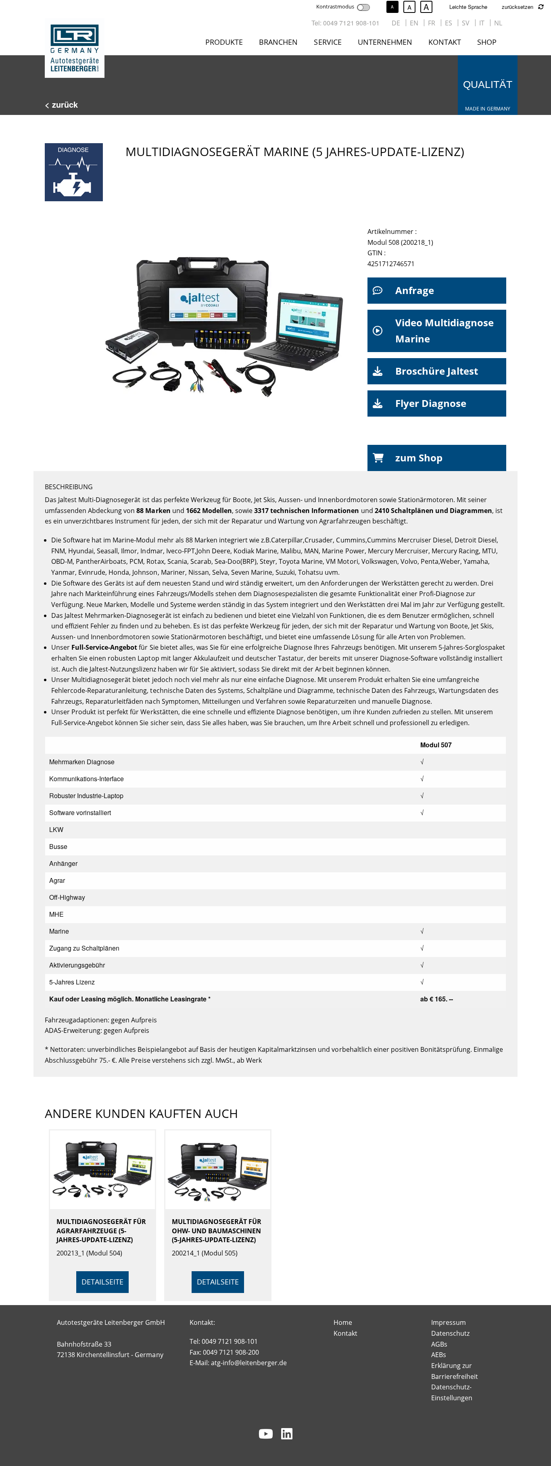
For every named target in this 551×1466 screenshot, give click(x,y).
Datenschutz (450, 1333)
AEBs (438, 1354)
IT (481, 23)
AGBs (439, 1344)
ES (448, 23)
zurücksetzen (518, 7)
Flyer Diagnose (430, 403)
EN (414, 23)
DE (396, 23)
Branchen (278, 42)
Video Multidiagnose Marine (444, 330)
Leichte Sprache (468, 6)
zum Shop (418, 457)
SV (466, 23)
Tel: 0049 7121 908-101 (345, 22)
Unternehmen (385, 42)
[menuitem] (226, 43)
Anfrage (414, 290)
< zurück (61, 104)
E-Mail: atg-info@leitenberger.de (238, 1362)
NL (498, 23)
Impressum (448, 1322)
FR (431, 23)
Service (327, 42)
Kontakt (444, 42)
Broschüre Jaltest (436, 370)
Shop (487, 42)
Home (343, 1322)
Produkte (224, 42)
